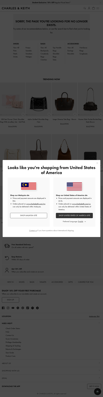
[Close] (97, 163)
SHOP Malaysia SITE (28, 215)
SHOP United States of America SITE (74, 215)
